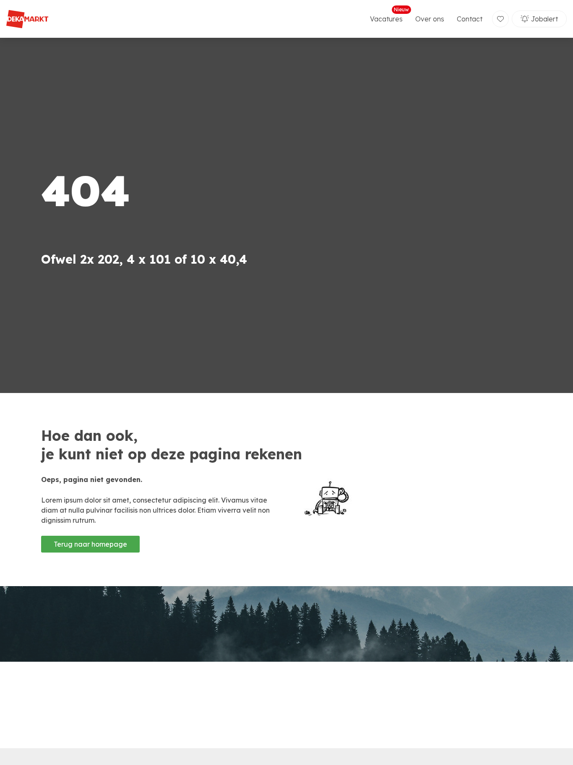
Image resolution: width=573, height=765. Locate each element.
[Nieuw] (500, 18)
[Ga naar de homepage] (27, 19)
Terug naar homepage (90, 544)
